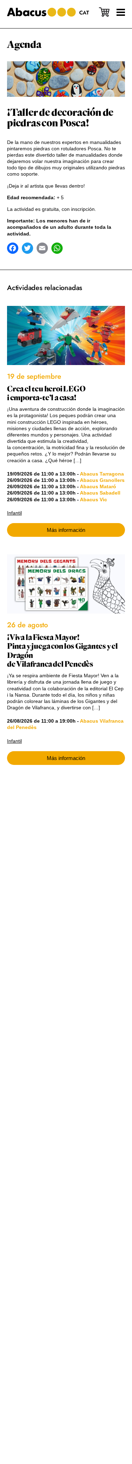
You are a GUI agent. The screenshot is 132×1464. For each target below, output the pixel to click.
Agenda (24, 44)
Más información (66, 530)
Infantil (14, 513)
